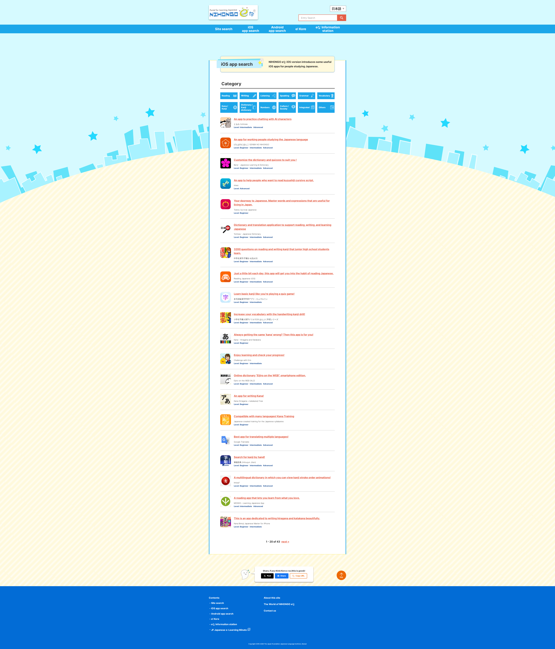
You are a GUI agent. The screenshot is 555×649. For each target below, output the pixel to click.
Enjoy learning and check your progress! (259, 355)
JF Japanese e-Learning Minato (229, 629)
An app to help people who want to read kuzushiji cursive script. (274, 180)
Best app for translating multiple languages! (261, 436)
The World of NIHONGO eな (279, 604)
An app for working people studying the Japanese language (271, 139)
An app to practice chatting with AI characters (263, 119)
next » (285, 541)
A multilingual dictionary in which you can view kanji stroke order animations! (282, 477)
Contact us (270, 610)
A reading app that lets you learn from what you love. (267, 497)
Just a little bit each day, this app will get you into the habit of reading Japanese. (284, 273)
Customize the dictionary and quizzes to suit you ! (265, 159)
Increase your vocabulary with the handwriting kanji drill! (269, 314)
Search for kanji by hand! (249, 457)
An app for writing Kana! (249, 395)
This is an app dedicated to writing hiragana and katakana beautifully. (277, 518)
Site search (223, 29)
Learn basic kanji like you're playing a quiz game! (264, 293)
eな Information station (328, 29)
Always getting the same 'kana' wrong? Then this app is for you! (273, 334)
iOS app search (250, 29)
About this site (272, 597)
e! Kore (300, 29)
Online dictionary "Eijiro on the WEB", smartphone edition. (270, 375)
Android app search (277, 29)
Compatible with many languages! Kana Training (264, 416)
